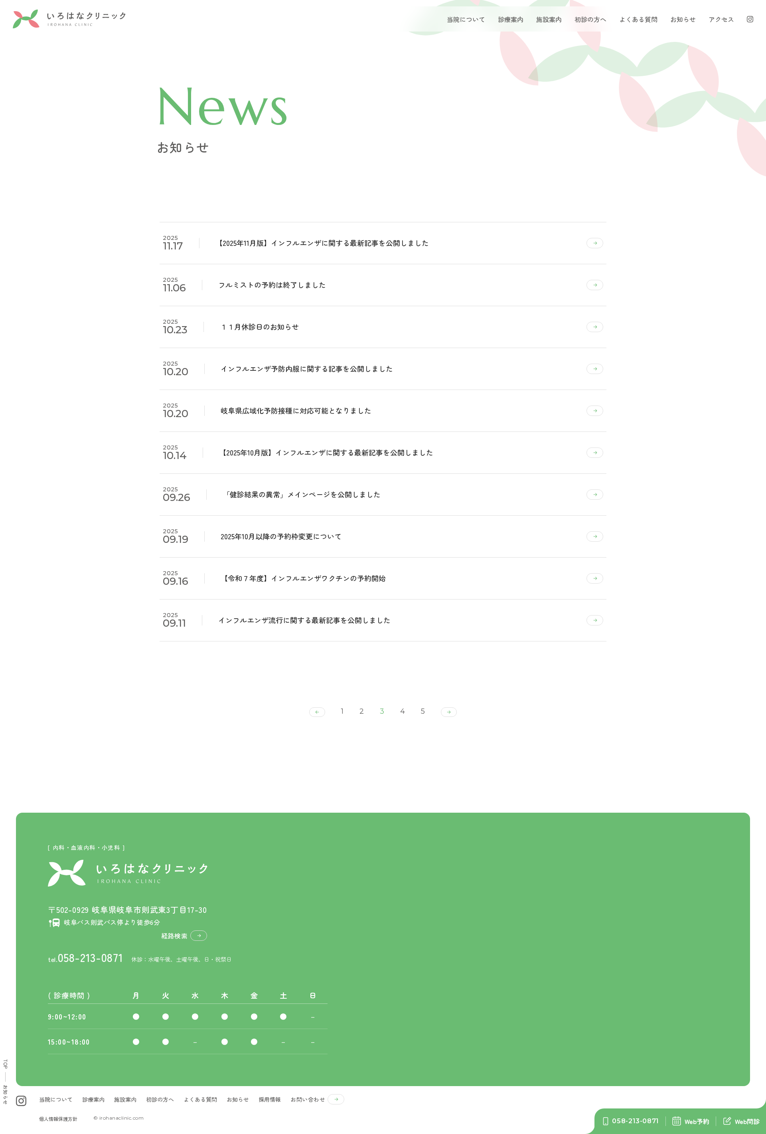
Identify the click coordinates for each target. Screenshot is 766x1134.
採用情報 (270, 1099)
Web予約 (697, 1121)
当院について (466, 19)
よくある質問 (638, 19)
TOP (5, 1064)
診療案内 (93, 1099)
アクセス (721, 19)
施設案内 (549, 19)
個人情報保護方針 (58, 1118)
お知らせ (683, 19)
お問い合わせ (307, 1099)
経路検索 (174, 935)
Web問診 (747, 1121)
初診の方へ (590, 19)
